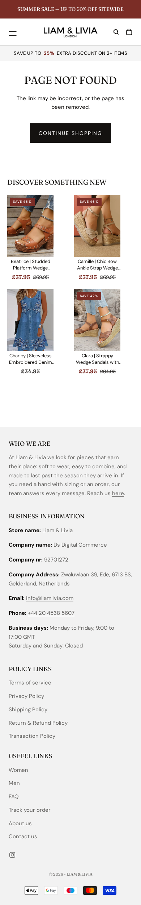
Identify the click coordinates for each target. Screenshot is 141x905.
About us (20, 823)
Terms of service (30, 683)
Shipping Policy (28, 709)
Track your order (30, 810)
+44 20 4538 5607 (51, 613)
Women (18, 770)
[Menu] (11, 31)
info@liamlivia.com (49, 598)
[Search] (116, 32)
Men (14, 783)
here (118, 493)
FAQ (14, 796)
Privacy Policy (26, 696)
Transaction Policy (32, 736)
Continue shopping (70, 133)
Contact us (23, 836)
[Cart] (129, 32)
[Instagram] (12, 855)
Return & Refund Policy (38, 723)
